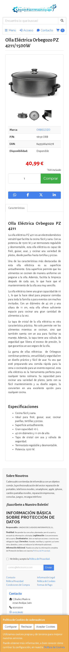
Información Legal (46, 577)
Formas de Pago (45, 585)
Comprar (51, 178)
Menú (12, 30)
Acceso (28, 30)
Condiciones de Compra (18, 585)
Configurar (11, 626)
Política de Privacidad (41, 551)
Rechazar (26, 626)
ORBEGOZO (43, 129)
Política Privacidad (14, 581)
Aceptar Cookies (45, 626)
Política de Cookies (54, 647)
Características (16, 208)
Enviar (48, 567)
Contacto (46, 30)
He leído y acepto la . (30, 559)
